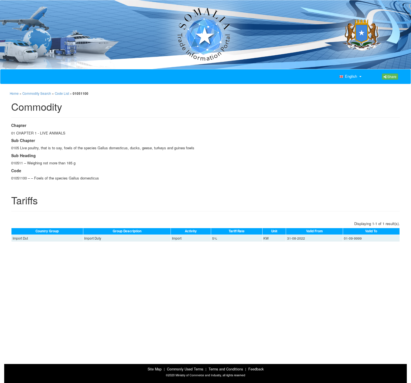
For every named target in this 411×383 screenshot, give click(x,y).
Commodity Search (36, 93)
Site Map (155, 369)
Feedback (256, 369)
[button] (350, 76)
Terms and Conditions (226, 369)
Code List (62, 93)
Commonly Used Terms (185, 369)
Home (14, 93)
